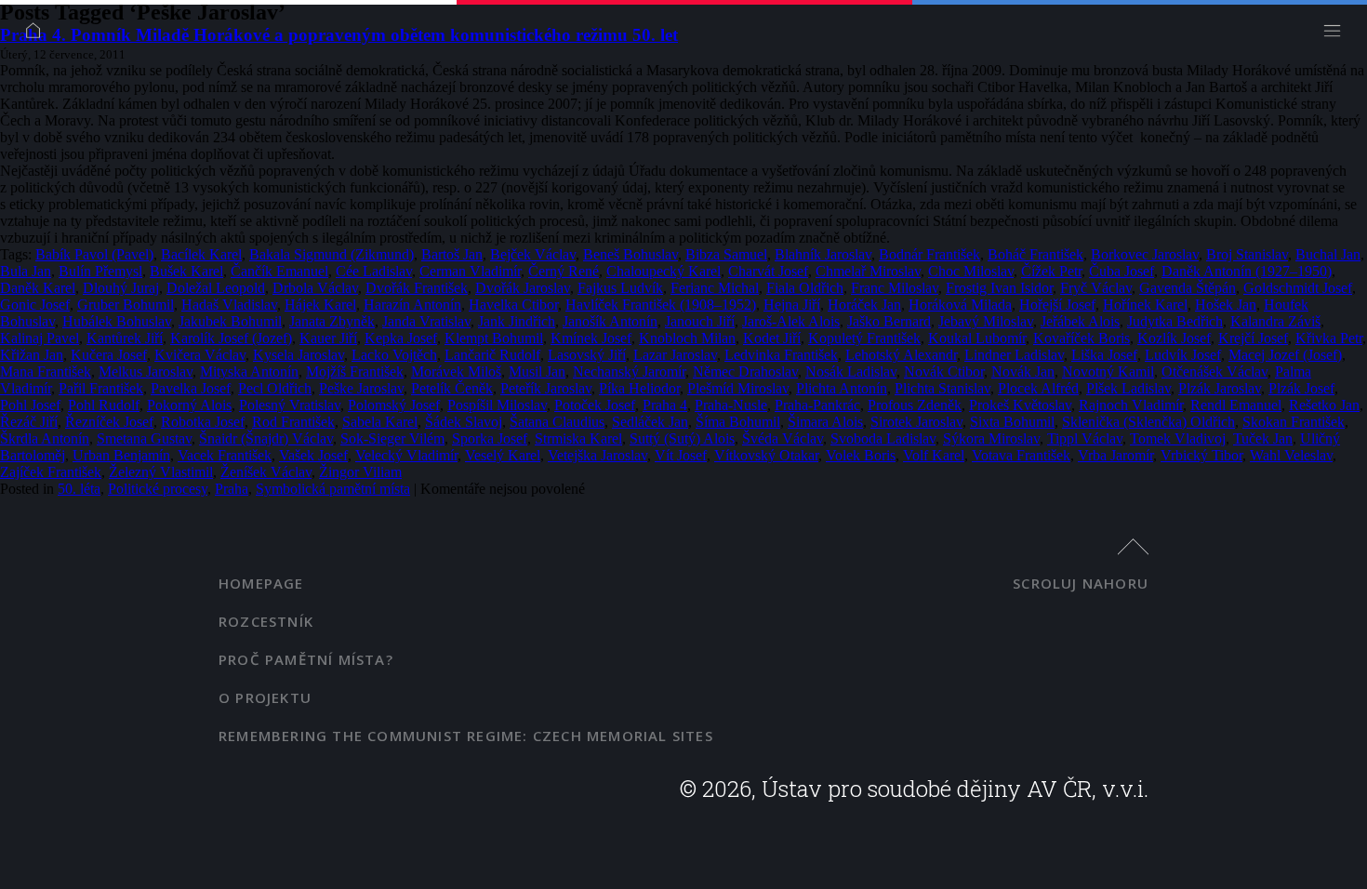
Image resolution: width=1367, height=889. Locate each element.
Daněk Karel (37, 288)
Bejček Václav (533, 254)
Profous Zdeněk (915, 405)
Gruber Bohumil (125, 304)
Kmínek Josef (591, 338)
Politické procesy (157, 489)
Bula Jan (25, 271)
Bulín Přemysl (100, 271)
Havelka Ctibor (513, 304)
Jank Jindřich (516, 321)
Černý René (563, 271)
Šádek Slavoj (463, 422)
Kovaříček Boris (1081, 338)
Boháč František (1035, 254)
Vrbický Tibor (1201, 455)
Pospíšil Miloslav (497, 405)
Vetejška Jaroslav (597, 455)
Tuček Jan (1263, 438)
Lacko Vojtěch (394, 355)
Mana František (45, 371)
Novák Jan (1023, 371)
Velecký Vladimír (406, 455)
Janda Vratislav (426, 321)
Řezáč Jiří (29, 422)
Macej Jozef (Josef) (1285, 355)
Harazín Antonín (412, 304)
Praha (231, 489)
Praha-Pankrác (817, 405)
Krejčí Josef (1253, 338)
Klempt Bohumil (494, 338)
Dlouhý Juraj (121, 288)
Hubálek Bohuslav (116, 321)
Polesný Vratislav (289, 405)
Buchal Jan (1327, 254)
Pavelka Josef (191, 388)
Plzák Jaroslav (1219, 388)
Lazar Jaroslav (675, 355)
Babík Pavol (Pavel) (94, 254)
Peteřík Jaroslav (545, 388)
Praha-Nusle (731, 405)
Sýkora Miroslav (991, 438)
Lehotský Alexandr (901, 355)
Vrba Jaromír (1115, 455)
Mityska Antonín (249, 371)
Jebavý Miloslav (985, 321)
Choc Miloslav (971, 271)
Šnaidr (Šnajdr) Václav (266, 438)
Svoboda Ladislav (883, 438)
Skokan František (1293, 422)
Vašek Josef (313, 455)
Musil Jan (537, 371)
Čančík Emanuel (279, 271)
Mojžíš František (355, 371)
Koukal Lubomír (977, 338)
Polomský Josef (394, 405)
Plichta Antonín (841, 388)
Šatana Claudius (557, 422)
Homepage (261, 583)
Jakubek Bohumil (230, 321)
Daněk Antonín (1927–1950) (1246, 271)
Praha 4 (665, 405)
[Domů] (37, 35)
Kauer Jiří (328, 338)
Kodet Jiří (772, 338)
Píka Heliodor (639, 388)
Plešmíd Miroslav (738, 388)
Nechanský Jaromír (629, 371)
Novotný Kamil (1108, 371)
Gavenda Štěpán (1187, 288)
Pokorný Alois (189, 405)
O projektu (265, 697)
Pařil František (101, 388)
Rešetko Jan (1324, 405)
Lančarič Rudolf (492, 355)
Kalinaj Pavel (39, 338)
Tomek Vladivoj (1178, 438)
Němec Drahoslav (745, 371)
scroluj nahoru (1080, 583)
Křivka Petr (1328, 338)
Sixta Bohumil (1012, 422)
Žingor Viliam (360, 472)
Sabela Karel (380, 422)
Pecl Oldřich (275, 388)
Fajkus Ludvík (620, 288)
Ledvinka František (781, 355)
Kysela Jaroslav (298, 355)
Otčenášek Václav (1214, 371)
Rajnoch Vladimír (1131, 405)
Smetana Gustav (144, 438)
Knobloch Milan (687, 338)
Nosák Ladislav (850, 371)
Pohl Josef (30, 405)
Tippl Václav (1084, 438)
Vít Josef (681, 455)
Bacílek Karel (201, 254)
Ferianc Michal (714, 288)
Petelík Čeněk (452, 388)
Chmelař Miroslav (868, 271)
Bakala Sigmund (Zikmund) (331, 254)
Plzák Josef (1301, 388)
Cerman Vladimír (470, 271)
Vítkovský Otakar (766, 455)
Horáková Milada (960, 304)
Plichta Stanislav (942, 388)
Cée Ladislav (374, 271)
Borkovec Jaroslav (1145, 254)
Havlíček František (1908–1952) (660, 304)
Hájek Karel (320, 304)
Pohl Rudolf (103, 405)
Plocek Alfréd (1038, 388)
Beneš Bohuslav (630, 254)
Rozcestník (266, 621)
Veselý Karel (502, 455)
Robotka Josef (203, 422)
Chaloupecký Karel (663, 271)
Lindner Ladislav (1014, 355)
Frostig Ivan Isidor (999, 288)
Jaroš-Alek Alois (791, 321)
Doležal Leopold (215, 288)
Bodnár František (929, 254)
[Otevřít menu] (1337, 35)
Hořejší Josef (1057, 304)
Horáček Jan (864, 304)
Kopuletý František (864, 338)
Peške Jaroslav (361, 388)
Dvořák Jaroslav (522, 288)
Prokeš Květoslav (1020, 405)
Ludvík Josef (1183, 355)
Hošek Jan (1225, 304)
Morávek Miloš (456, 371)
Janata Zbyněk (332, 321)
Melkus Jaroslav (145, 371)
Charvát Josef (768, 271)
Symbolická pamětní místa (333, 489)
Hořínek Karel (1145, 304)
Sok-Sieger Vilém (392, 438)
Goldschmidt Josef (1297, 288)
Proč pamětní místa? (306, 659)
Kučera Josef (109, 355)
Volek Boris (861, 455)
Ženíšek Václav (266, 472)
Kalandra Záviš (1275, 321)
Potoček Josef (594, 405)
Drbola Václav (315, 288)
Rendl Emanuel (1235, 405)
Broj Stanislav (1247, 254)
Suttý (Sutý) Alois (682, 438)
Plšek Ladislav (1128, 388)
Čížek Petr (1051, 271)
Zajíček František (50, 472)
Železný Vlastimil (161, 472)
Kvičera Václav (200, 355)
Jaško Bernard (889, 321)
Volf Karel (933, 455)
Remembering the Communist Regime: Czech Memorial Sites (466, 735)
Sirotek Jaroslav (916, 422)
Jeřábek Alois (1080, 321)
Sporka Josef (489, 438)
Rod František (293, 422)
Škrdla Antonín (44, 438)
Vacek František (225, 455)
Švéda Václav (782, 438)
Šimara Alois (825, 422)
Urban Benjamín (121, 455)
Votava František (1021, 455)
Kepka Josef (401, 338)
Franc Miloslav (894, 288)
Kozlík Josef (1174, 338)
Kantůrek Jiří (124, 338)
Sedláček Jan (650, 422)
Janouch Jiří (700, 321)
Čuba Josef (1121, 271)
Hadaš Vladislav (229, 304)
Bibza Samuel (726, 254)
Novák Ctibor (944, 371)
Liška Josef (1104, 355)
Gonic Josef (35, 304)
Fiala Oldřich (804, 288)
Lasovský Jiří (587, 355)
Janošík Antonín (610, 321)
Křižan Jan (31, 355)
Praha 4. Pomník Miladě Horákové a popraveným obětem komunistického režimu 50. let (339, 35)
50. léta (79, 489)
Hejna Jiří (791, 304)
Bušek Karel (186, 271)
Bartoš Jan (452, 254)
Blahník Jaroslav (823, 254)
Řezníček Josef (109, 422)
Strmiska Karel (578, 438)
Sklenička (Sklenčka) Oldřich (1148, 422)
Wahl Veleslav (1291, 455)
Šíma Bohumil (738, 422)
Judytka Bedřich (1175, 321)
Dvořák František (416, 288)
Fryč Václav (1096, 288)
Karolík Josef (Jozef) (231, 338)
